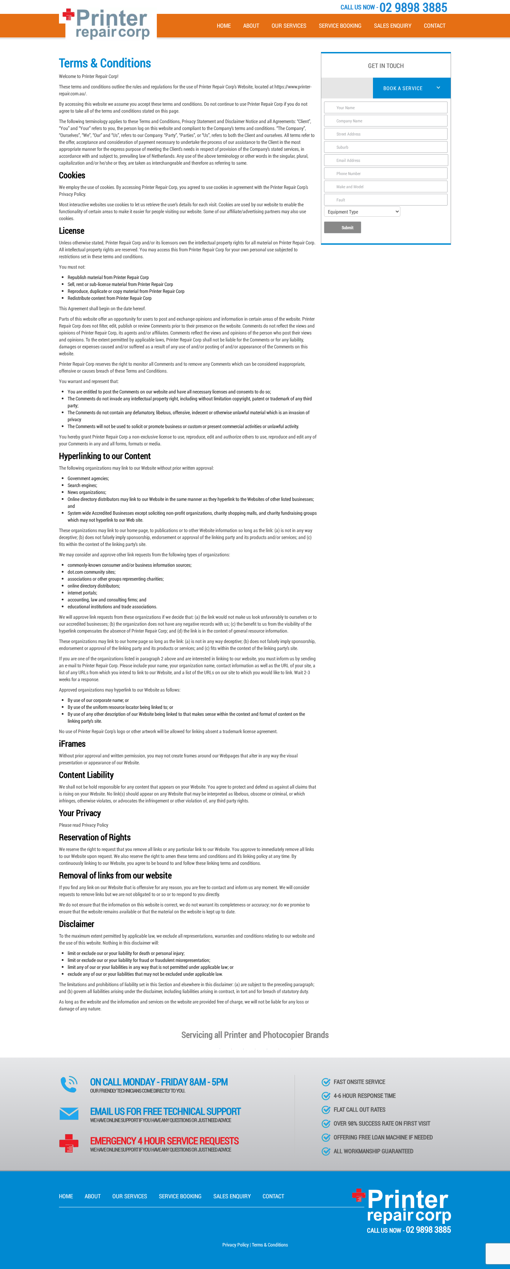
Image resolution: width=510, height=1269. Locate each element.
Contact (434, 25)
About (251, 25)
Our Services (289, 25)
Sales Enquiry (392, 25)
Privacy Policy (235, 1244)
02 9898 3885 (428, 1229)
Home (224, 25)
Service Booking (340, 25)
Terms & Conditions (270, 1244)
